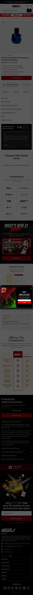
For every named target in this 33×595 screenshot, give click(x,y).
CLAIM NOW (24, 302)
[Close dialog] (31, 288)
